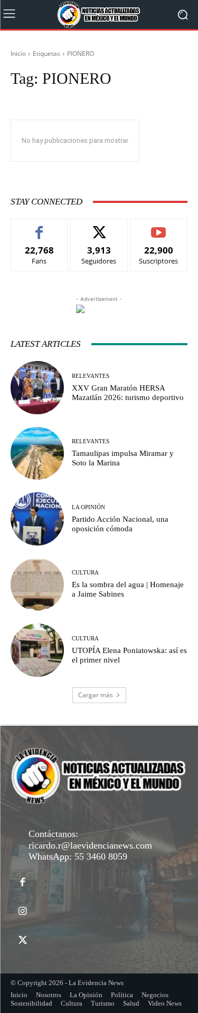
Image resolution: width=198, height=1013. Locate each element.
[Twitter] (22, 940)
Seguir (99, 227)
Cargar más (95, 694)
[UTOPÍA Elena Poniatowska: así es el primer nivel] (37, 650)
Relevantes (90, 376)
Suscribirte (159, 227)
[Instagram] (22, 911)
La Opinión (88, 507)
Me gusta (39, 227)
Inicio (18, 53)
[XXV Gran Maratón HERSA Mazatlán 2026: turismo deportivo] (37, 387)
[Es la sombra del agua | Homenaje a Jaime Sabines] (37, 584)
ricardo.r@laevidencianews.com (90, 845)
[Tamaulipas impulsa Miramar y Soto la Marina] (37, 453)
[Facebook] (22, 882)
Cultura (85, 573)
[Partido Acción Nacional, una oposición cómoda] (37, 519)
